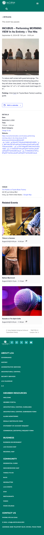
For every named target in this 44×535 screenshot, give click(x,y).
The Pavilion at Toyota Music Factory (14, 190)
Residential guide (10, 463)
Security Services (8, 376)
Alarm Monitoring (10, 416)
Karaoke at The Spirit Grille (11, 319)
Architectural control (10, 371)
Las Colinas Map (9, 447)
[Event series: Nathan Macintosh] (26, 280)
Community (10, 459)
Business (8, 437)
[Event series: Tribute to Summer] (26, 241)
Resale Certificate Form (13, 421)
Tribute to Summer (8, 238)
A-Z (2, 386)
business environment (12, 442)
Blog (5, 477)
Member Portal (9, 402)
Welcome (7, 397)
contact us (9, 513)
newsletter (8, 482)
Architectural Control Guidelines (17, 407)
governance (6, 357)
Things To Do (6, 130)
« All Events (6, 17)
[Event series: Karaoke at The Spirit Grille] (26, 321)
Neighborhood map (11, 468)
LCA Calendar (6, 381)
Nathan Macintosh (8, 278)
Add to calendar (12, 105)
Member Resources (15, 393)
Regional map (8, 451)
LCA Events (7, 487)
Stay (5, 491)
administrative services (11, 367)
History (4, 362)
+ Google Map (27, 195)
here (14, 93)
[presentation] (21, 221)
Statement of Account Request (16, 426)
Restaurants (8, 496)
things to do (8, 473)
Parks (5, 501)
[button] (37, 3)
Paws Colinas (8, 506)
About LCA (7, 353)
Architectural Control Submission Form (19, 411)
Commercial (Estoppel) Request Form (18, 430)
